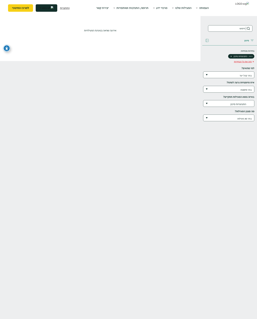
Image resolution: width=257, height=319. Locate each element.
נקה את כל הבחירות (243, 61)
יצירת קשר (102, 8)
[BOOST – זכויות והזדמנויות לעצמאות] (46, 8)
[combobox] (228, 74)
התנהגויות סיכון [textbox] (238, 104)
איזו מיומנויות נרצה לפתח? (240, 82)
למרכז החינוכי (20, 8)
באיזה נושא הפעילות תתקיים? (238, 97)
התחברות (65, 8)
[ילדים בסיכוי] (242, 8)
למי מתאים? (248, 68)
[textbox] (245, 75)
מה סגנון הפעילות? (244, 111)
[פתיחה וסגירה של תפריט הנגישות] (6, 48)
